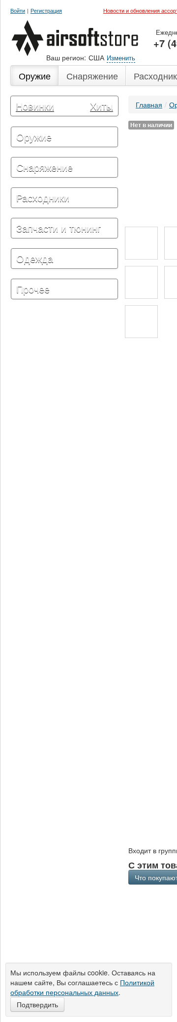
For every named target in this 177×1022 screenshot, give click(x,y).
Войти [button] (17, 10)
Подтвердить (37, 1004)
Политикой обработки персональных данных (82, 987)
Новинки (35, 106)
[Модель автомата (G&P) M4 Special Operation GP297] (141, 243)
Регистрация (46, 10)
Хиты (101, 106)
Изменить (121, 57)
